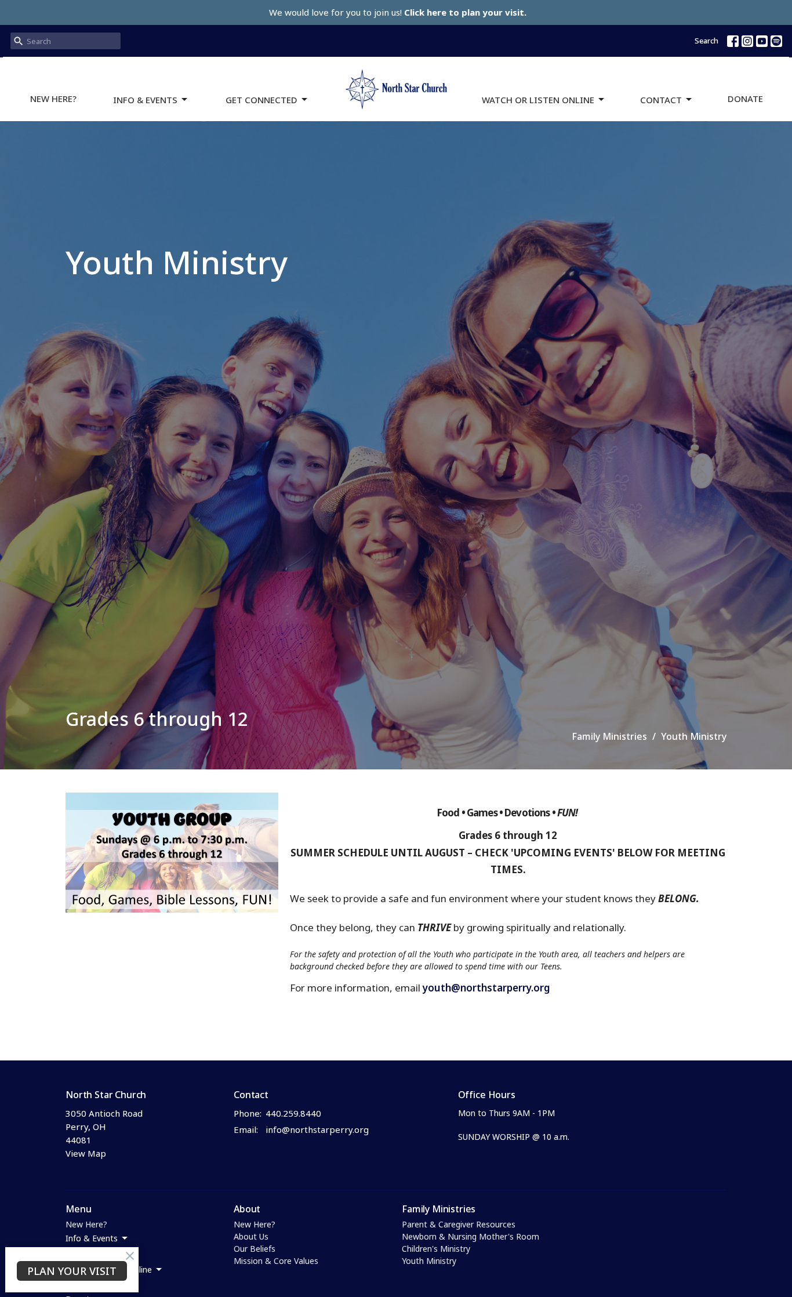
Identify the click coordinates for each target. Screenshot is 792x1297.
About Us (251, 1236)
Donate (745, 98)
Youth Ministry (429, 1260)
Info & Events (145, 100)
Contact (661, 100)
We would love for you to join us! (397, 12)
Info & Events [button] (92, 1238)
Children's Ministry (436, 1248)
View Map (86, 1153)
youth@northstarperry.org (486, 987)
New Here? (53, 98)
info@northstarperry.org (317, 1129)
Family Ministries (609, 736)
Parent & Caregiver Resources (458, 1224)
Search (706, 40)
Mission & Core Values (276, 1260)
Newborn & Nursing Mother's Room (470, 1236)
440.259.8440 (293, 1113)
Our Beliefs (254, 1248)
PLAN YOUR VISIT (72, 1271)
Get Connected (261, 100)
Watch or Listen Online (538, 100)
